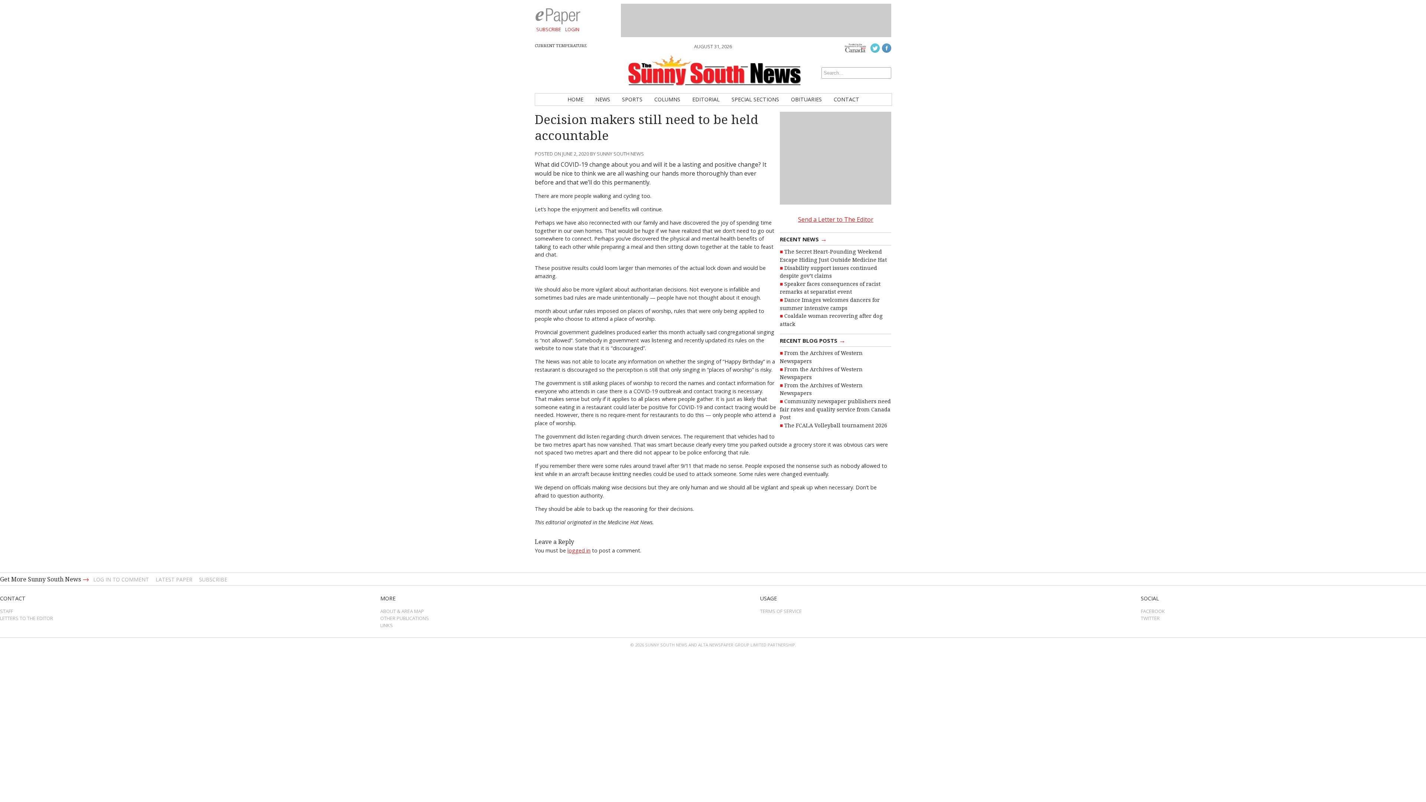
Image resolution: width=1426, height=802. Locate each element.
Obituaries (806, 99)
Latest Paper (174, 579)
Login (572, 29)
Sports (632, 99)
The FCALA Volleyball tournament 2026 (835, 425)
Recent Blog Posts (813, 340)
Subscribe (548, 29)
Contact (846, 99)
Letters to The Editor (26, 618)
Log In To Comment (121, 579)
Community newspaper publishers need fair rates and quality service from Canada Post (835, 409)
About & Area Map (402, 611)
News (602, 99)
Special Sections (755, 99)
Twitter (1150, 618)
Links (386, 625)
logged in (578, 550)
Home (575, 99)
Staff (6, 611)
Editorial (706, 99)
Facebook (1153, 611)
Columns (667, 99)
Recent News (803, 238)
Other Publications (404, 618)
